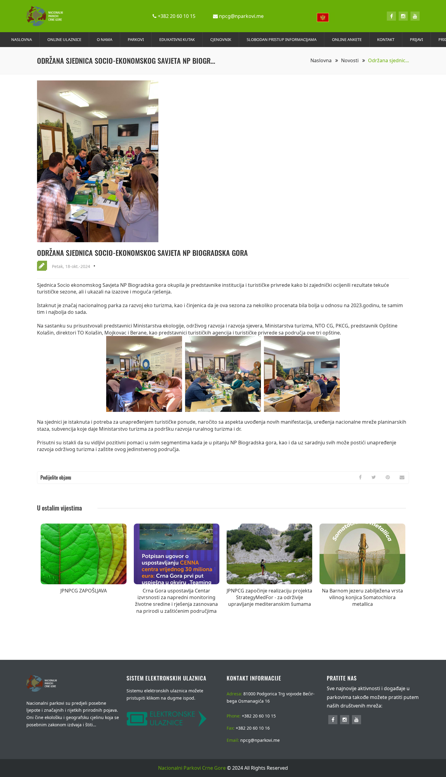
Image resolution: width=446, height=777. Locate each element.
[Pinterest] (388, 477)
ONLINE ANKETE (347, 39)
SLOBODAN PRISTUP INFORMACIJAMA (281, 39)
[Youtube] (415, 16)
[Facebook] (391, 16)
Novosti (350, 60)
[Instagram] (403, 16)
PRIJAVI (416, 39)
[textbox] (324, 17)
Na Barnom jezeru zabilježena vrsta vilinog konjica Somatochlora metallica (362, 597)
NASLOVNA (21, 39)
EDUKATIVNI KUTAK (177, 39)
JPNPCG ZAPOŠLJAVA (83, 590)
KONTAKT (385, 39)
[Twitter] (373, 477)
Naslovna (321, 60)
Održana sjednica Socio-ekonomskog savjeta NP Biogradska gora (142, 252)
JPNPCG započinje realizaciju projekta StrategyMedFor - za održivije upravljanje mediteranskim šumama (269, 597)
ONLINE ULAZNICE (64, 39)
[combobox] (324, 16)
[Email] (402, 477)
